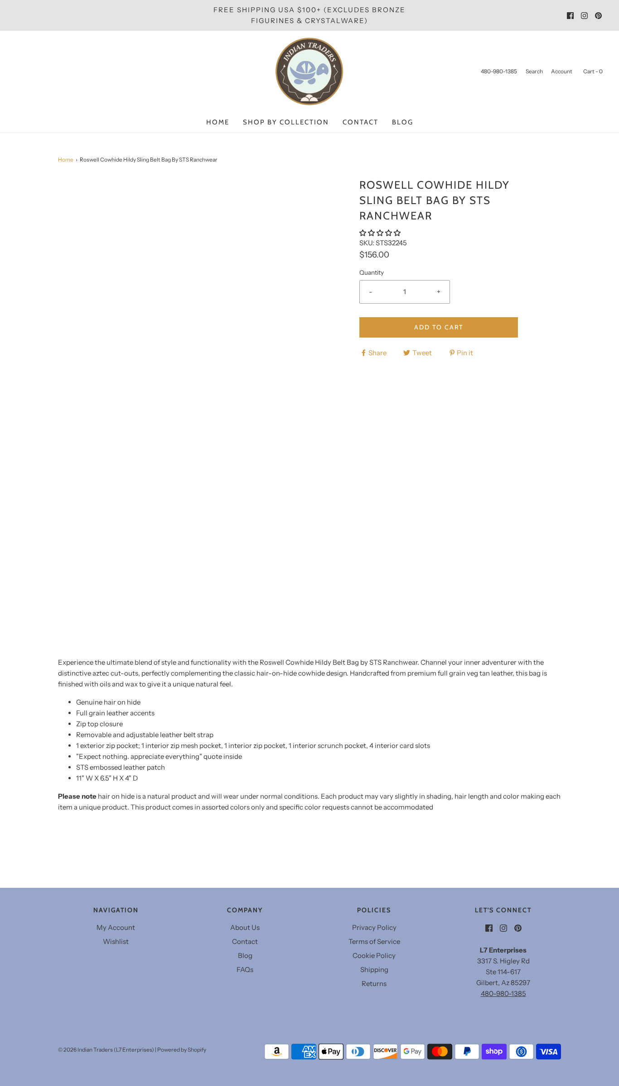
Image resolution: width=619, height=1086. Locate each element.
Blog (402, 122)
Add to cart (438, 327)
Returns (374, 983)
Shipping (374, 969)
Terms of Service (374, 941)
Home (217, 122)
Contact (360, 122)
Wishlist (116, 941)
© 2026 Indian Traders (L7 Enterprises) (106, 1049)
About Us (245, 927)
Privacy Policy (374, 927)
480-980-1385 (503, 993)
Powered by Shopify (181, 1049)
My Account (116, 927)
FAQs (245, 969)
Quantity (371, 272)
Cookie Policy (374, 955)
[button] (380, 233)
